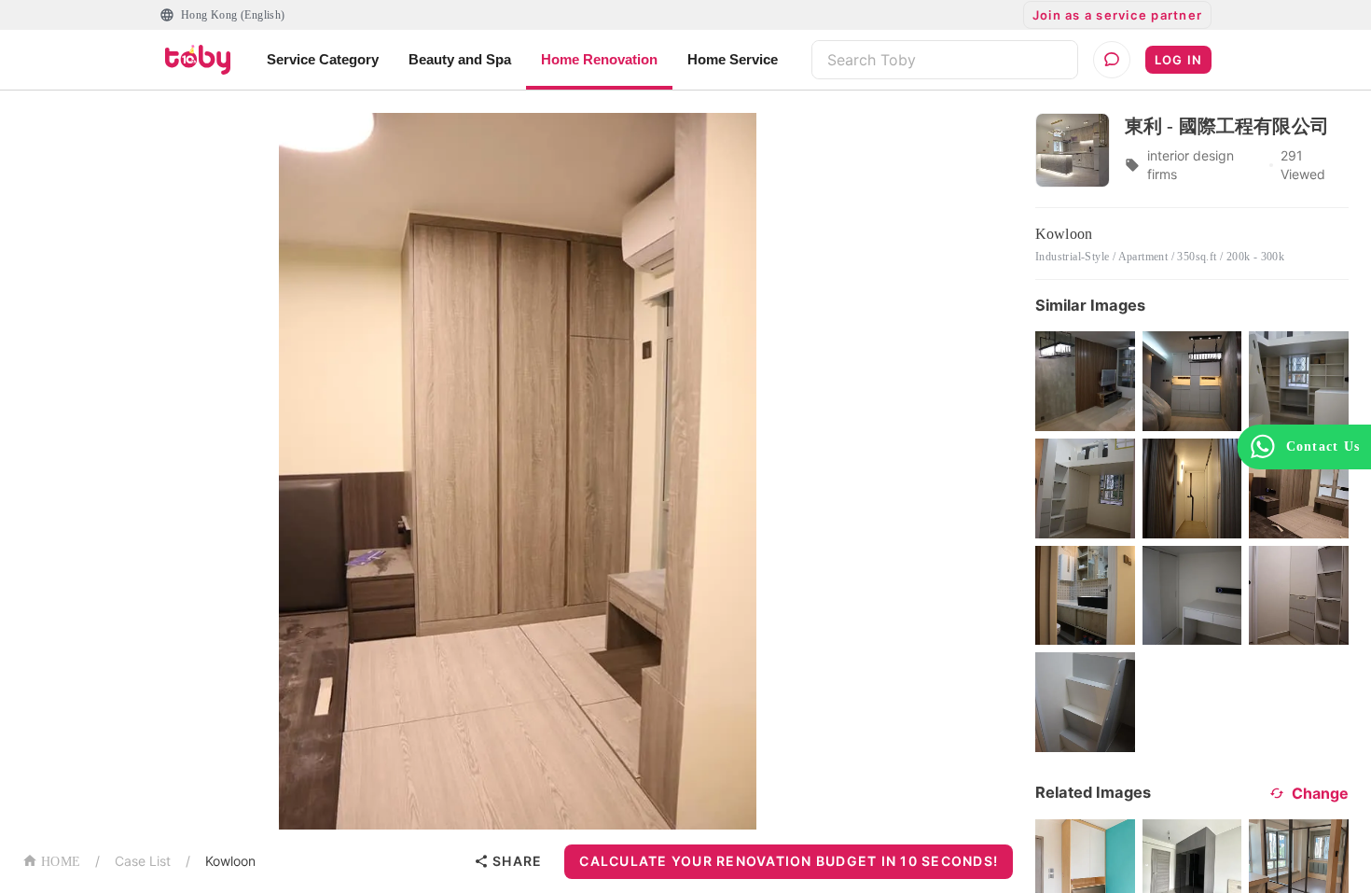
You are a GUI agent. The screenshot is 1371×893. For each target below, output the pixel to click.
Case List (143, 861)
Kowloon (230, 861)
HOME (60, 862)
